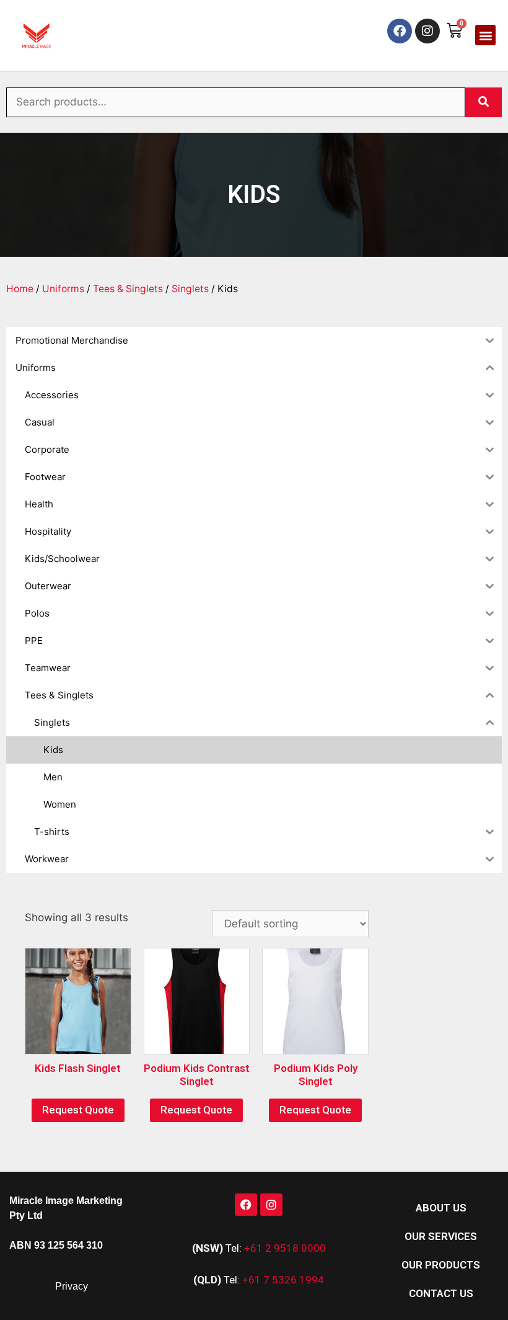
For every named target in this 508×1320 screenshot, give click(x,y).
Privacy (71, 1286)
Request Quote (78, 1110)
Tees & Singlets (128, 289)
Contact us (441, 1293)
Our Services (441, 1236)
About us (441, 1208)
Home (19, 289)
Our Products (440, 1265)
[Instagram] (427, 31)
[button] (485, 35)
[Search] (483, 102)
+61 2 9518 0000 (285, 1248)
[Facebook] (399, 31)
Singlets (190, 289)
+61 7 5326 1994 (283, 1279)
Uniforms (63, 289)
